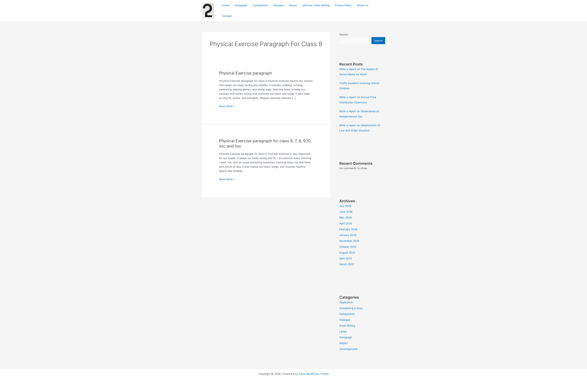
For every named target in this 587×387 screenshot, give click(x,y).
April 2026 (345, 223)
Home (225, 5)
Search (343, 34)
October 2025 (347, 246)
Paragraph (241, 5)
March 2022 (346, 264)
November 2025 (349, 240)
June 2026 (346, 211)
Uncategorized (348, 349)
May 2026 (345, 217)
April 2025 (345, 258)
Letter (343, 331)
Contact (227, 16)
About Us (362, 5)
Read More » (227, 106)
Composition (260, 5)
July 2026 (345, 205)
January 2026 (347, 235)
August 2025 (347, 252)
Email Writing (347, 325)
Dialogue (278, 5)
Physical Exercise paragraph (245, 73)
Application (346, 302)
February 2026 (348, 229)
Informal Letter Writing (316, 5)
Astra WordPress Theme (314, 373)
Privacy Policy (343, 5)
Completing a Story (351, 308)
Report (293, 5)
